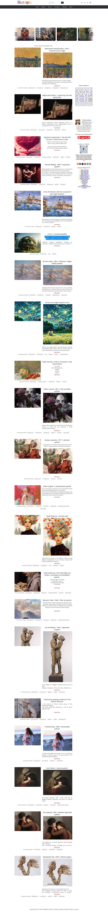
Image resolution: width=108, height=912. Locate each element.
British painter (46, 169)
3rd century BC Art (85, 104)
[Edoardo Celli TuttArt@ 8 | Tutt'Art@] (58, 216)
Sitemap (64, 7)
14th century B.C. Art (87, 90)
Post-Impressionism (64, 87)
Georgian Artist (55, 87)
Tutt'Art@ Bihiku (87, 120)
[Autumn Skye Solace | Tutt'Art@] (58, 284)
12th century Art (86, 87)
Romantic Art (63, 184)
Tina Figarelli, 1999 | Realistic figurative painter (57, 813)
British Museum (43, 719)
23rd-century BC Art (78, 102)
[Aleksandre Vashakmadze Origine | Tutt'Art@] (58, 77)
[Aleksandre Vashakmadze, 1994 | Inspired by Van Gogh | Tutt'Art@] (24, 4)
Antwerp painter (46, 799)
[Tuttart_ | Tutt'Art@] (83, 164)
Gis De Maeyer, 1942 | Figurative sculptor (57, 628)
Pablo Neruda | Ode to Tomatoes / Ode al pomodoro (57, 363)
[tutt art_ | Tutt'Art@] (85, 164)
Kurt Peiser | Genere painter (57, 768)
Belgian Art (50, 692)
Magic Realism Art (56, 295)
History (50, 7)
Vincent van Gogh (47, 347)
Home (37, 7)
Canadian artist (46, 288)
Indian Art (64, 129)
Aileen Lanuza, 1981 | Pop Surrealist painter (57, 390)
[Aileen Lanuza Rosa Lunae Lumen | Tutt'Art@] (58, 422)
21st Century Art (40, 87)
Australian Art (46, 620)
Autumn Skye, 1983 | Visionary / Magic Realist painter (57, 262)
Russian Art (59, 478)
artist (65, 842)
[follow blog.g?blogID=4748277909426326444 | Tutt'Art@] (78, 164)
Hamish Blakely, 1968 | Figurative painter (57, 165)
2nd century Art (87, 102)
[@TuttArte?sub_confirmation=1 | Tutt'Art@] (84, 139)
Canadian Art (48, 295)
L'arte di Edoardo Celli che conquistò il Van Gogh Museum (57, 193)
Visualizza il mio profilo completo (84, 131)
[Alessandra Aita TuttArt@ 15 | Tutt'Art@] (58, 886)
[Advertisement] (54, 17)
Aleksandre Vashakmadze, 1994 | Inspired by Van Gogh (57, 49)
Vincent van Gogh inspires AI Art (57, 302)
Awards (43, 7)
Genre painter (57, 129)
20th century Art (32, 87)
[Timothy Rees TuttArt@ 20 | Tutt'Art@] (58, 750)
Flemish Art (61, 592)
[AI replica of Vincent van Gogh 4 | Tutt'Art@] (58, 344)
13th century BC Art (85, 89)
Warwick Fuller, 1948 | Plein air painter (57, 600)
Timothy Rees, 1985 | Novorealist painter (57, 728)
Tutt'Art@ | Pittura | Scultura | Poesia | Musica (55, 909)
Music (70, 7)
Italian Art (68, 157)
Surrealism (59, 432)
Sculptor (55, 692)
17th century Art (29, 592)
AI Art (49, 253)
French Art (64, 381)
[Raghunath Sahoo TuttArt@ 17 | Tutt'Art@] (58, 119)
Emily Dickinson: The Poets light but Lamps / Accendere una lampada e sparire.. (57, 575)
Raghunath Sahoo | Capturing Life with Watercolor (57, 96)
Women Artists (64, 295)
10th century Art (78, 87)
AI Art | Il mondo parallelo (57, 234)
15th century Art (80, 91)
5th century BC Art (87, 105)
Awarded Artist (47, 87)
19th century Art (32, 354)
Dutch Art (56, 354)
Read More (57, 86)
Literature (57, 7)
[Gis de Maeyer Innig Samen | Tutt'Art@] (58, 681)
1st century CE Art (79, 97)
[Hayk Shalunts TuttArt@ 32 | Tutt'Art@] (58, 555)
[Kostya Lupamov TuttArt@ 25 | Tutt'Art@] (58, 473)
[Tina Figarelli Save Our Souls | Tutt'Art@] (58, 839)
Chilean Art (58, 381)
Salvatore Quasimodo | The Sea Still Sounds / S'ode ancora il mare (57, 138)
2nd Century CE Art (34, 719)
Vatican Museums (62, 719)
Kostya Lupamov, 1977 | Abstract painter (57, 441)
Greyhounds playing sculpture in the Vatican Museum (57, 700)
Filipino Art (53, 432)
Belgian (55, 684)
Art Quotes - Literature (47, 157)
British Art (56, 184)
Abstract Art (53, 478)
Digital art (62, 157)
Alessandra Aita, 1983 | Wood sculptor (57, 857)
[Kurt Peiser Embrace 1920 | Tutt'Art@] (58, 794)
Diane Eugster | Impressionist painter (57, 486)
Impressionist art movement (63, 506)
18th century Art (85, 94)
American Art (46, 506)
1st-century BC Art (87, 97)
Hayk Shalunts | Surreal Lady (57, 516)
